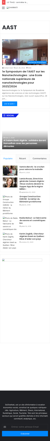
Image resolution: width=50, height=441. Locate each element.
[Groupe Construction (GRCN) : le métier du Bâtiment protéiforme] (10, 205)
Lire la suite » (9, 104)
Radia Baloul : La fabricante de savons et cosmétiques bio (32, 220)
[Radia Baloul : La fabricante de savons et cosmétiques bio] (10, 224)
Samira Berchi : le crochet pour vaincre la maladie (31, 168)
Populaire (8, 158)
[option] (25, 134)
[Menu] (3, 9)
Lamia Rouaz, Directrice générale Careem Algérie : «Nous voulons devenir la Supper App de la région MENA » (32, 183)
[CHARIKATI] (12, 8)
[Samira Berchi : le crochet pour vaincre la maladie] (10, 171)
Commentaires (40, 158)
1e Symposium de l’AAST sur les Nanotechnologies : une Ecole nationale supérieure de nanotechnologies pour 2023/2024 (23, 79)
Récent (22, 158)
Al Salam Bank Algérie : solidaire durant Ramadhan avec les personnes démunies (24, 143)
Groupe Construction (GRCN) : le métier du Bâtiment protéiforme (30, 199)
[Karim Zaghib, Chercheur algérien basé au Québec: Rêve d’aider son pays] (10, 241)
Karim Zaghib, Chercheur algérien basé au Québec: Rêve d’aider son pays (32, 236)
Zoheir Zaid (8, 68)
